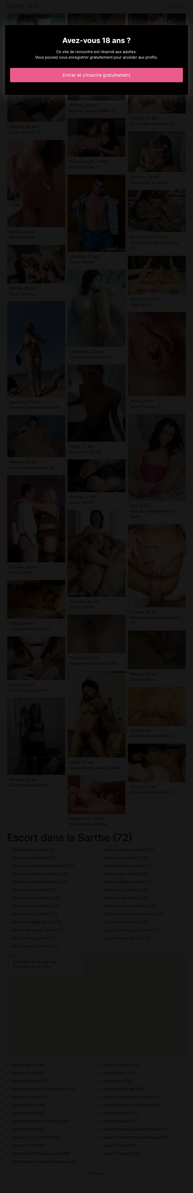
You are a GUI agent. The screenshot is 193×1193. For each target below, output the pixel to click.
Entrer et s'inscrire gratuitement (96, 75)
